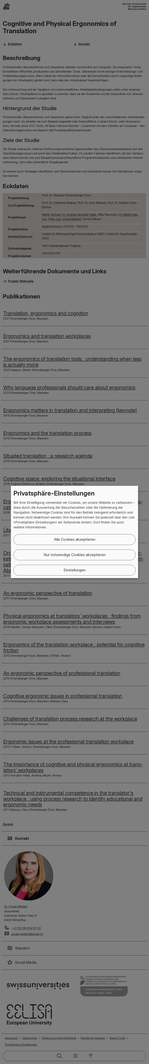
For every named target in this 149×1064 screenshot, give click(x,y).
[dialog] (74, 532)
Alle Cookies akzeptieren (74, 539)
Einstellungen (75, 570)
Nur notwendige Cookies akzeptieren (75, 555)
